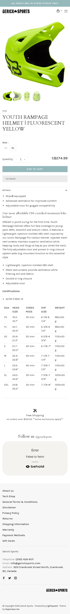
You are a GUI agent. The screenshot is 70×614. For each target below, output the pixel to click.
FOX (4, 111)
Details (6, 190)
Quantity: (7, 159)
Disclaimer (9, 507)
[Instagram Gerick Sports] (15, 578)
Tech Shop (8, 496)
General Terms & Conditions (20, 501)
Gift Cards (8, 540)
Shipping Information (15, 524)
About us (8, 490)
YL (12, 148)
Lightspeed (52, 606)
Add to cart (35, 169)
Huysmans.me (12, 609)
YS (5, 148)
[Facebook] (3, 578)
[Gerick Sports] (57, 590)
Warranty (8, 529)
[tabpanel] (35, 54)
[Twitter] (9, 578)
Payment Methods (13, 535)
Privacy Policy (10, 513)
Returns (7, 518)
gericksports (43, 437)
